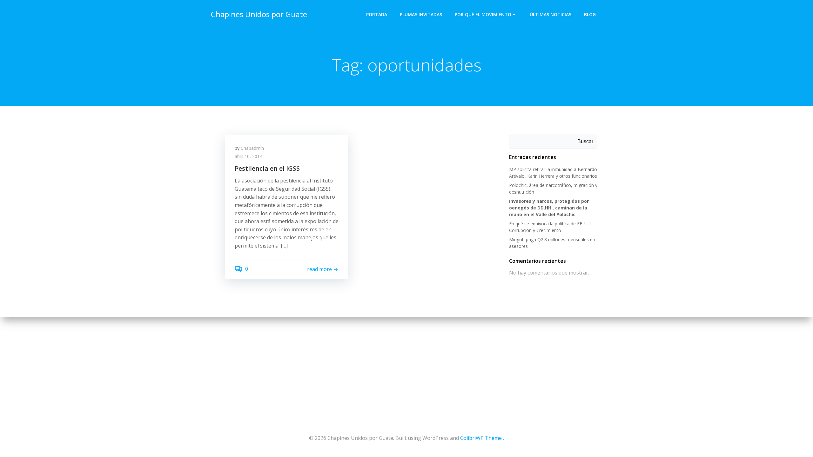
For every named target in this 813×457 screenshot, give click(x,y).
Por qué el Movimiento (483, 14)
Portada (376, 14)
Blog (590, 14)
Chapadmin (252, 148)
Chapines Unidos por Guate (259, 14)
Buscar (585, 141)
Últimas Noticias (550, 14)
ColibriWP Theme (481, 437)
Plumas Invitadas (421, 14)
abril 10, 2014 (248, 156)
